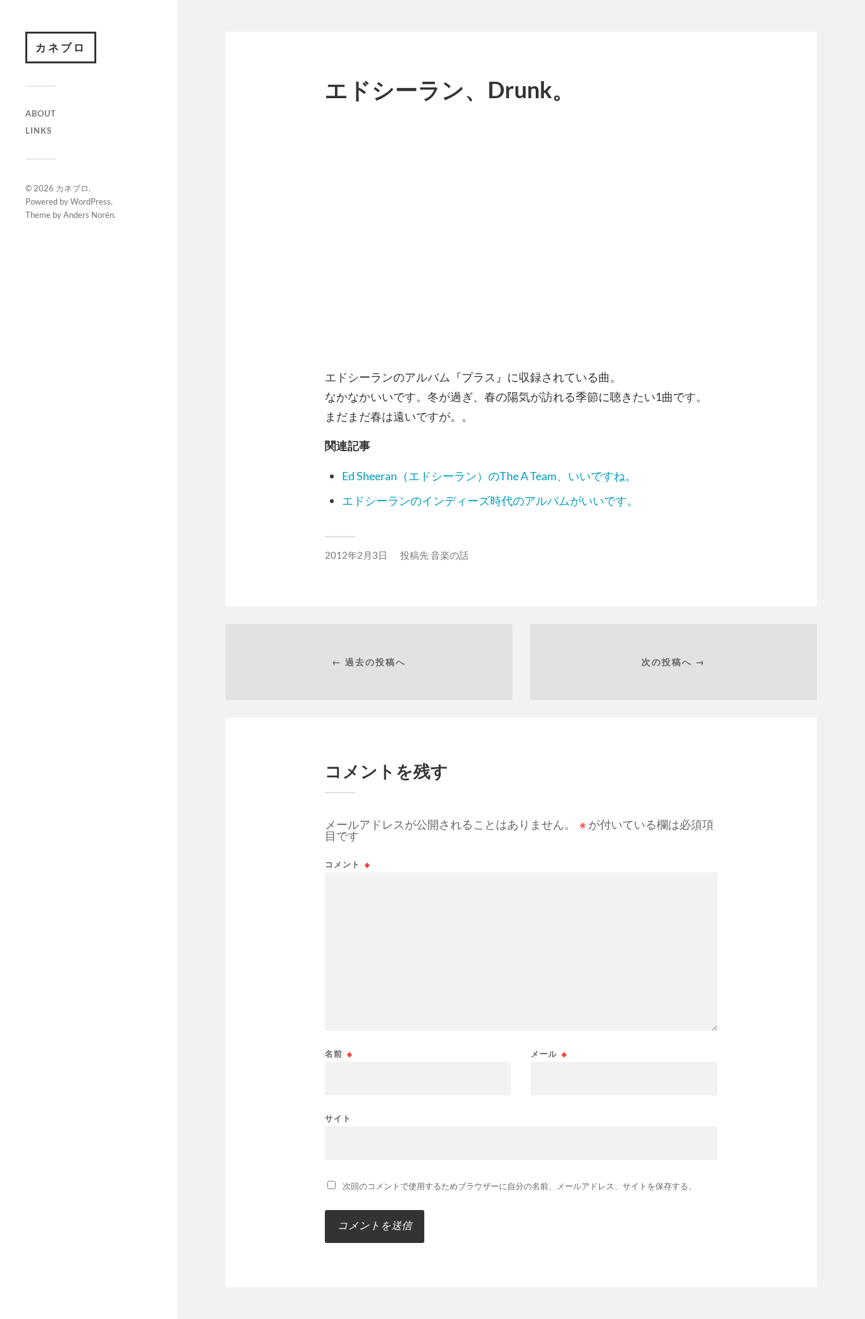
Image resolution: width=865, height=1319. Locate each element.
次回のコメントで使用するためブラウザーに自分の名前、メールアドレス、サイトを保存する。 (520, 1186)
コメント (347, 864)
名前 (339, 1054)
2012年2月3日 (356, 555)
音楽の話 (450, 555)
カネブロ (60, 47)
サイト (338, 1118)
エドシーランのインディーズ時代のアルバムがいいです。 (490, 500)
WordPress (90, 201)
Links (38, 130)
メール (549, 1054)
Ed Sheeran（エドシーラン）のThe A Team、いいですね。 (489, 476)
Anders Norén (88, 215)
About (40, 113)
